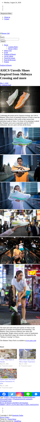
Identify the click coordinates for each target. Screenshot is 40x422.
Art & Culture (8, 56)
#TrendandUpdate (6, 401)
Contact (6, 19)
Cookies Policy (13, 47)
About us (7, 17)
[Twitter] (12, 394)
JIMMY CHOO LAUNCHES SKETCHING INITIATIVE (19, 405)
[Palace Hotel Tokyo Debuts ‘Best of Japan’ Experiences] (27, 354)
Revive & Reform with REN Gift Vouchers (14, 403)
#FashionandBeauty (28, 397)
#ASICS (6, 397)
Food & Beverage (10, 60)
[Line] (28, 394)
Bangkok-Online (17, 415)
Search (2, 37)
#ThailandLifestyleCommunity (22, 399)
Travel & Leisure (9, 58)
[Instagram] (20, 394)
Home (6, 45)
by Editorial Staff (5, 85)
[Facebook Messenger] (36, 394)
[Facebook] (4, 394)
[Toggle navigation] (1, 35)
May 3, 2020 (4, 83)
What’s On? (8, 50)
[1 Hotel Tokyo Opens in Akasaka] (8, 354)
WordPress (17, 421)
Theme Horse (11, 419)
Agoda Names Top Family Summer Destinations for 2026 (7, 381)
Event (6, 52)
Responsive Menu (6, 13)
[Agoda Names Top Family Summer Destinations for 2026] (8, 373)
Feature (6, 62)
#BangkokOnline (15, 397)
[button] (20, 140)
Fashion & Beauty (10, 54)
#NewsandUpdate (6, 399)
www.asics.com (30, 340)
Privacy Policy (13, 49)
